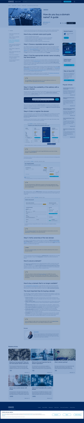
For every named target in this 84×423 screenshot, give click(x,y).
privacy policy (30, 414)
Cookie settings (78, 414)
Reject (4, 415)
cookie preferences (4, 414)
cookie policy (25, 414)
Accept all (56, 414)
